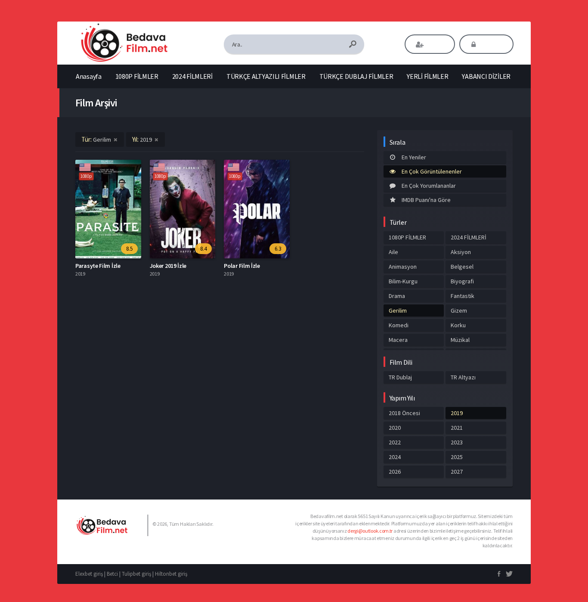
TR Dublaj (400, 377)
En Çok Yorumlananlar (429, 185)
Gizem (459, 310)
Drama (397, 296)
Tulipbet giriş (136, 573)
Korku (458, 325)
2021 (457, 427)
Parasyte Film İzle (98, 266)
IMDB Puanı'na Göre (426, 200)
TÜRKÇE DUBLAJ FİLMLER (356, 76)
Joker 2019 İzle (168, 266)
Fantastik (462, 296)
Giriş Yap (492, 44)
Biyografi (462, 281)
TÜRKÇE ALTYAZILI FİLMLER (266, 76)
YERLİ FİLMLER (427, 76)
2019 (457, 413)
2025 (457, 457)
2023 (457, 442)
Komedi (399, 325)
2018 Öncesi (404, 413)
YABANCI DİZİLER (486, 76)
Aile (393, 252)
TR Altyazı (463, 377)
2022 (395, 442)
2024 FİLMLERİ (192, 76)
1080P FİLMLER (136, 76)
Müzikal (460, 340)
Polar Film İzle (242, 266)
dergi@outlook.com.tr (370, 531)
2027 (457, 471)
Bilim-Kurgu (403, 281)
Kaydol (436, 44)
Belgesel (462, 266)
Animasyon (403, 266)
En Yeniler (414, 157)
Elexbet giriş (89, 573)
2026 (395, 471)
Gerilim (398, 310)
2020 (395, 427)
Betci (112, 573)
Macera (398, 340)
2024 (395, 457)
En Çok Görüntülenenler (432, 171)
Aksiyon (461, 252)
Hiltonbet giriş (171, 573)
